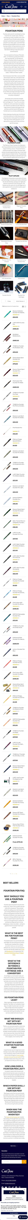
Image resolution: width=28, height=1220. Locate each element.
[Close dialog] (24, 1190)
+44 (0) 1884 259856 (10, 1180)
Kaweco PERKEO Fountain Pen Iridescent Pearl (17, 498)
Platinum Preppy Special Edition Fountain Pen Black (18, 440)
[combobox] (14, 11)
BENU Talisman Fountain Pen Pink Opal (18, 860)
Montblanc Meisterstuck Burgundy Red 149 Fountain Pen (18, 335)
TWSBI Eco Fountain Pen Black (18, 731)
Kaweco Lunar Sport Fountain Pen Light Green (18, 790)
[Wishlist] (21, 7)
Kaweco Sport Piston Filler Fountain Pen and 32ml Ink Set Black (19, 825)
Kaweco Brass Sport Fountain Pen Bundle (18, 685)
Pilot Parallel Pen (17, 427)
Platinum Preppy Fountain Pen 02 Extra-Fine (19, 591)
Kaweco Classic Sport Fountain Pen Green (18, 510)
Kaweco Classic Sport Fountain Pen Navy (18, 766)
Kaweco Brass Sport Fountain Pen (18, 358)
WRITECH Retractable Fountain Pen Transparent (19, 615)
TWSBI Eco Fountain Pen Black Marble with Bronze (19, 848)
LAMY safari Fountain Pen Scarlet (18, 568)
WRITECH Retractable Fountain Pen (19, 720)
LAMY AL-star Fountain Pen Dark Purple (18, 743)
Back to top (13, 1145)
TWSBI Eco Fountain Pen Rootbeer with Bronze (18, 346)
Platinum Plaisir (14, 143)
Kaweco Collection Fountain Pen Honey (18, 801)
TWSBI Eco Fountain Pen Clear (18, 393)
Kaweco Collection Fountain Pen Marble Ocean (18, 311)
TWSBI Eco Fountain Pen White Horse (18, 626)
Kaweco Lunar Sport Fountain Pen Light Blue (18, 486)
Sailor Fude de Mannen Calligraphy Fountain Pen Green (19, 521)
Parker (22, 949)
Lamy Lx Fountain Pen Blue (19, 650)
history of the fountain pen (13, 1117)
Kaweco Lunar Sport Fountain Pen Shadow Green (18, 451)
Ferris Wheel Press (14, 953)
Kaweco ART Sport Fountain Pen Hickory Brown (18, 813)
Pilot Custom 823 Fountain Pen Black (18, 673)
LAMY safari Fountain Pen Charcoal (18, 556)
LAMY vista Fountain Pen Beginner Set (18, 778)
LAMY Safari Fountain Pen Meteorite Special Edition (19, 545)
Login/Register (21, 2)
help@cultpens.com (10, 1183)
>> (16, 873)
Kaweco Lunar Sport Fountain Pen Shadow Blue (18, 416)
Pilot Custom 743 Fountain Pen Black (18, 381)
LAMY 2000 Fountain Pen (18, 323)
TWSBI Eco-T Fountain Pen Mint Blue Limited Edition (19, 755)
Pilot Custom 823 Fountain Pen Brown (18, 603)
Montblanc (10, 951)
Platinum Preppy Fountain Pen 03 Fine (18, 696)
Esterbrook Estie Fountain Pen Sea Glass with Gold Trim (18, 836)
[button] (25, 6)
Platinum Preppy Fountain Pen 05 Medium (17, 661)
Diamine (6, 953)
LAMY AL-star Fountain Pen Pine (18, 533)
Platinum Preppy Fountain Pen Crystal (18, 580)
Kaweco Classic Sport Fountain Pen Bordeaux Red (18, 370)
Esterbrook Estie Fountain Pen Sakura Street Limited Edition (19, 638)
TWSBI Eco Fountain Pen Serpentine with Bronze (18, 463)
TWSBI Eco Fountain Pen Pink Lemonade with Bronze (18, 405)
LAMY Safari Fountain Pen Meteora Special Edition (18, 475)
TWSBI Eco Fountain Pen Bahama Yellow (18, 708)
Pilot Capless (14, 176)
